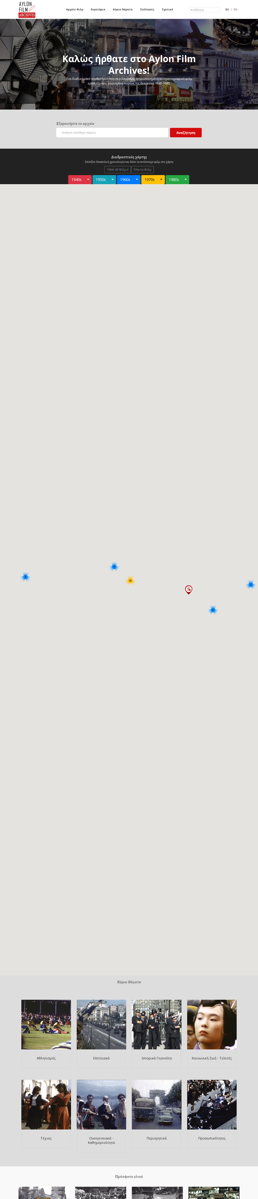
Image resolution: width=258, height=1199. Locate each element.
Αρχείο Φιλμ (74, 9)
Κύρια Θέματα (123, 9)
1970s (149, 179)
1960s (125, 179)
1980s (174, 179)
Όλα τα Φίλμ (142, 170)
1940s (76, 179)
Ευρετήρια (98, 9)
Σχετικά (167, 9)
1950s (101, 179)
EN (235, 9)
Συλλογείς (147, 9)
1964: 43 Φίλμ (117, 170)
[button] (188, 589)
